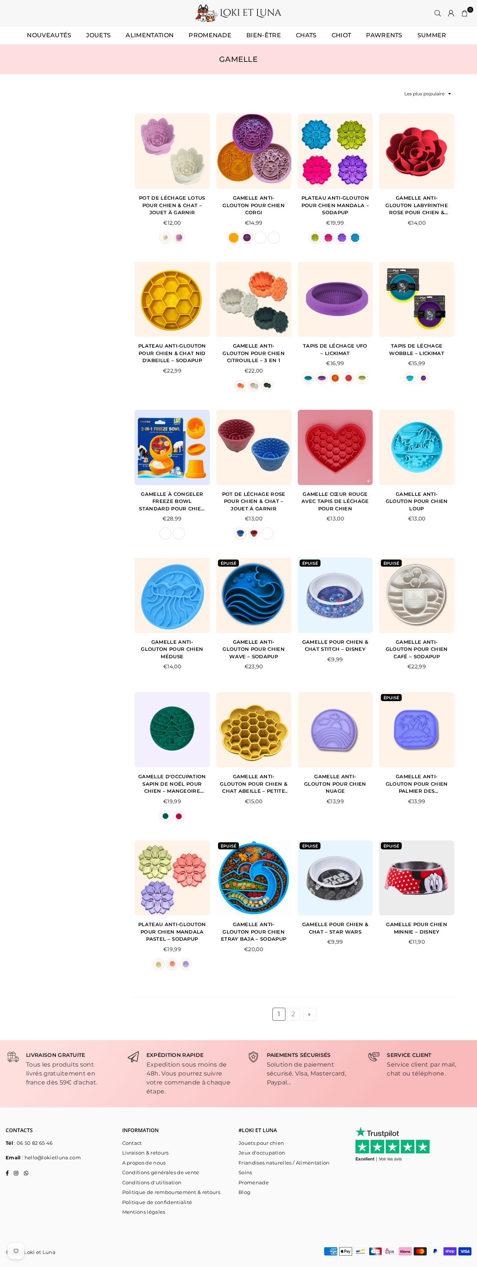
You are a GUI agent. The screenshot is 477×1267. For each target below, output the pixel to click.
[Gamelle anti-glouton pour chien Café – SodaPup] (416, 595)
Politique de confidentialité (157, 1202)
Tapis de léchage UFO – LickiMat (335, 349)
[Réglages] (451, 13)
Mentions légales (143, 1212)
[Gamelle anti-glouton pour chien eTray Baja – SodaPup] (253, 878)
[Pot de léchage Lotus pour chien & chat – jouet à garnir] (172, 151)
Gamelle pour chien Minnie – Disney (416, 928)
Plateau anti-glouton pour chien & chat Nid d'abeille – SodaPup (172, 353)
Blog (244, 1192)
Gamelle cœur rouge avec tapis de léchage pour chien (335, 501)
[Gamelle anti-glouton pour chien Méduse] (172, 595)
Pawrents (384, 35)
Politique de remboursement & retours (171, 1192)
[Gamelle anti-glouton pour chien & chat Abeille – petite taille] (253, 729)
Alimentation (150, 35)
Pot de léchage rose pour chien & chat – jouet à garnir (253, 501)
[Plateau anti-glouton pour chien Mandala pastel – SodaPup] (172, 878)
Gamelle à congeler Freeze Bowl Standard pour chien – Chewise (172, 502)
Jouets (98, 35)
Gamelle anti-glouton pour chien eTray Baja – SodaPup (253, 931)
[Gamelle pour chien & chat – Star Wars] (335, 878)
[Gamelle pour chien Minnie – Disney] (416, 878)
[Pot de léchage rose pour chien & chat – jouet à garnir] (253, 447)
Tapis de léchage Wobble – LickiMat (416, 349)
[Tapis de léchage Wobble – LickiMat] (416, 299)
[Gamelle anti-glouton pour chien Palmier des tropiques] (416, 729)
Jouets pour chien (261, 1143)
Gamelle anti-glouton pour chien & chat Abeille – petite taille (253, 784)
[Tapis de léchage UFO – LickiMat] (335, 299)
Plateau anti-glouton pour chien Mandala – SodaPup (335, 205)
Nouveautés (49, 35)
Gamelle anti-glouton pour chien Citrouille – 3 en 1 (253, 353)
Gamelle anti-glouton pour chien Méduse (172, 649)
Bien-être (263, 35)
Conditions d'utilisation (152, 1182)
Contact (132, 1143)
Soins (245, 1172)
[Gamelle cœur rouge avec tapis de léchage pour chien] (335, 447)
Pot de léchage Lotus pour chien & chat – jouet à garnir (172, 205)
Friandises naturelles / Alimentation (284, 1163)
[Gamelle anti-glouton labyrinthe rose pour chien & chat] (416, 151)
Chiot (341, 35)
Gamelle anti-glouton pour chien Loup (417, 501)
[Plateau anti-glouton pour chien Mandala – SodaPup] (335, 151)
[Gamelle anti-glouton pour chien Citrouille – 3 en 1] (253, 299)
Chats (306, 35)
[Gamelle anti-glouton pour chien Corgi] (253, 151)
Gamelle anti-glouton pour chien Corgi (253, 205)
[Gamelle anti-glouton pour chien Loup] (416, 447)
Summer (431, 35)
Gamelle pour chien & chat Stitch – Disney (335, 645)
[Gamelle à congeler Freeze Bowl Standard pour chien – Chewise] (172, 447)
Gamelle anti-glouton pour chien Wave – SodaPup (253, 649)
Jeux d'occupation (261, 1153)
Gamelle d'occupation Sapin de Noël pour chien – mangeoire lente (172, 784)
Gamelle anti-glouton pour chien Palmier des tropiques (417, 784)
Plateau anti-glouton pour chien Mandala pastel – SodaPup (172, 931)
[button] (464, 13)
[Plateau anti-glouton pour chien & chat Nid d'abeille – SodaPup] (172, 299)
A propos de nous (144, 1163)
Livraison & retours (145, 1153)
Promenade (210, 35)
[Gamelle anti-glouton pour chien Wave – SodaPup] (253, 595)
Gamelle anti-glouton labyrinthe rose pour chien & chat (416, 205)
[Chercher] (438, 13)
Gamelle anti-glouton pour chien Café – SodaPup (417, 649)
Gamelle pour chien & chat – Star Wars (335, 928)
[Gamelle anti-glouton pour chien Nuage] (335, 729)
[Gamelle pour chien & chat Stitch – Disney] (335, 595)
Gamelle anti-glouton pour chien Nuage (335, 783)
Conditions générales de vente (160, 1172)
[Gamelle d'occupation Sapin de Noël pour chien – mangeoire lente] (172, 729)
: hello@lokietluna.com (51, 1157)
